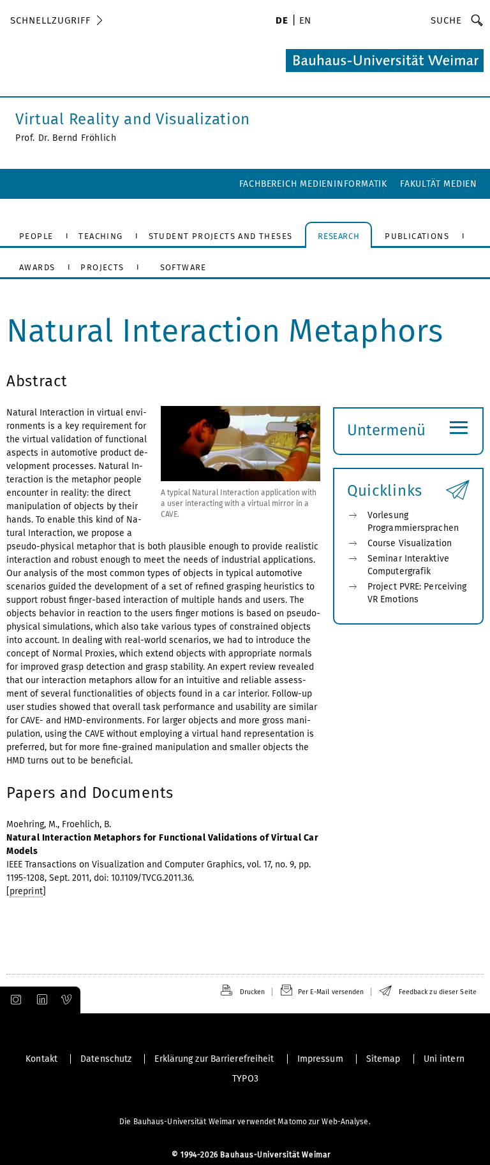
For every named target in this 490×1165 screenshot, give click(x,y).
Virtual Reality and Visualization (132, 119)
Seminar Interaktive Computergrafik (408, 565)
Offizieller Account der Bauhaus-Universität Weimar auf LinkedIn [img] (40, 1000)
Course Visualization (410, 543)
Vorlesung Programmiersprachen (413, 521)
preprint (26, 891)
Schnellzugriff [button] (50, 20)
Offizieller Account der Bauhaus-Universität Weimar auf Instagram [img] (13, 1000)
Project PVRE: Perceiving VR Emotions (417, 593)
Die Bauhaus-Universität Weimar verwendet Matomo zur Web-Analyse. (244, 1121)
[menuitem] (281, 21)
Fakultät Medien (438, 183)
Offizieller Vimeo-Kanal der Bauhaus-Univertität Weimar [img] (67, 1000)
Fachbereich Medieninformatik (313, 183)
